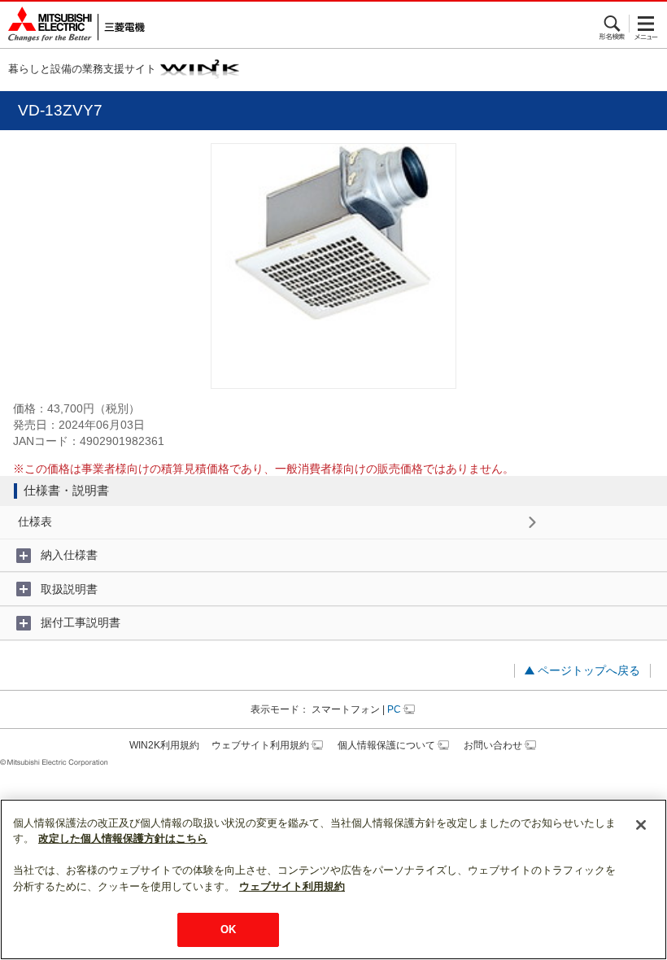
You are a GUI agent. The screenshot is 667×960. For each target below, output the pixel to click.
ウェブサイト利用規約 (260, 745)
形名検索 (613, 23)
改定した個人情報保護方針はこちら (122, 838)
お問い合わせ (493, 745)
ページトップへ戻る (589, 670)
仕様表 (35, 521)
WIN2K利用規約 (164, 745)
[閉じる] (641, 825)
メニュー (646, 23)
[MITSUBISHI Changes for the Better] (72, 25)
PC (394, 709)
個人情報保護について (386, 745)
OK (228, 929)
